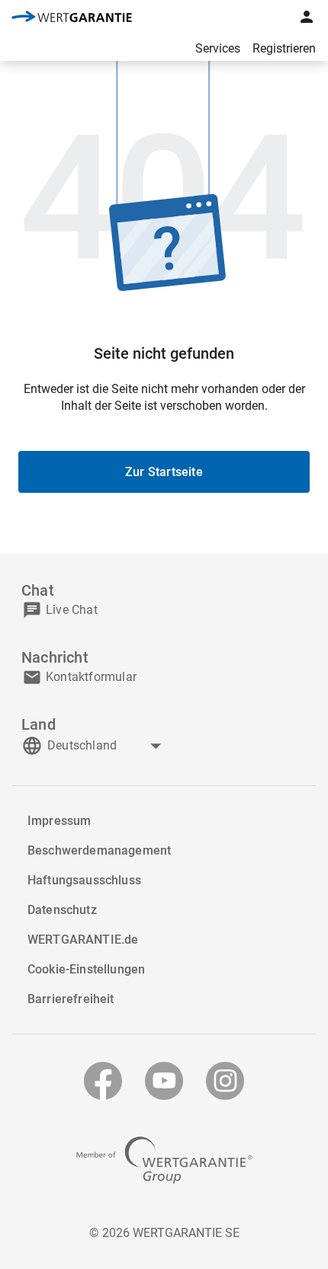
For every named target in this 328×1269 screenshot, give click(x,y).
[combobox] (106, 746)
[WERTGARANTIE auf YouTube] (164, 1081)
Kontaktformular (91, 677)
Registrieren (284, 48)
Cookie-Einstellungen (86, 969)
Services (217, 48)
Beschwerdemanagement (99, 850)
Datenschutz (62, 910)
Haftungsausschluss (84, 880)
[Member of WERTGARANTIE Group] (164, 1160)
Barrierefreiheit (70, 999)
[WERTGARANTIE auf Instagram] (225, 1081)
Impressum (59, 821)
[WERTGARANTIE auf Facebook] (103, 1081)
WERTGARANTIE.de (82, 939)
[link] (71, 17)
